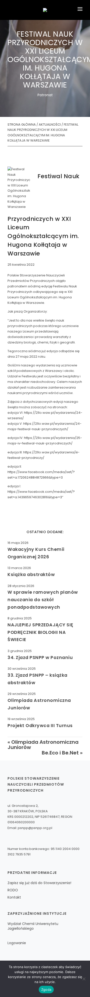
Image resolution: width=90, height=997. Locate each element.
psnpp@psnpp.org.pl (35, 828)
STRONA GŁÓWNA (22, 124)
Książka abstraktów (31, 574)
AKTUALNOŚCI (50, 124)
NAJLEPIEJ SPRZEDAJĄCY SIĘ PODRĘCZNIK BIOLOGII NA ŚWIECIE (40, 632)
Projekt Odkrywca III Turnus (40, 725)
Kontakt (14, 897)
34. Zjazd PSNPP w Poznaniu (40, 657)
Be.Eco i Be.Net (60, 752)
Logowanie (17, 942)
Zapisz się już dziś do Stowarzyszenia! (39, 882)
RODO (13, 890)
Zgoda (46, 990)
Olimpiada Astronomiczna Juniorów (43, 745)
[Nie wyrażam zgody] (83, 978)
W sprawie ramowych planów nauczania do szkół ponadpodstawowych (43, 599)
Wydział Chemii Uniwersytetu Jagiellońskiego (33, 926)
